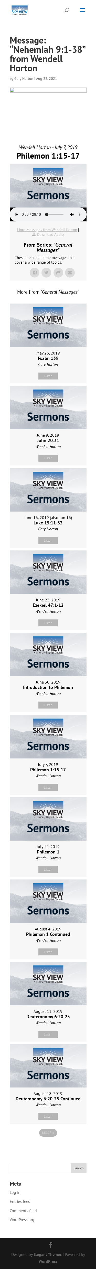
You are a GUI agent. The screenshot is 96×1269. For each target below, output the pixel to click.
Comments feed (23, 1210)
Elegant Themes (48, 1254)
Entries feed (20, 1201)
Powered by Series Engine (48, 1147)
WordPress (48, 1261)
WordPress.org (22, 1219)
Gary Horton (23, 78)
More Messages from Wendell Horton (47, 229)
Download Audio (50, 234)
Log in (15, 1192)
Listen (48, 376)
